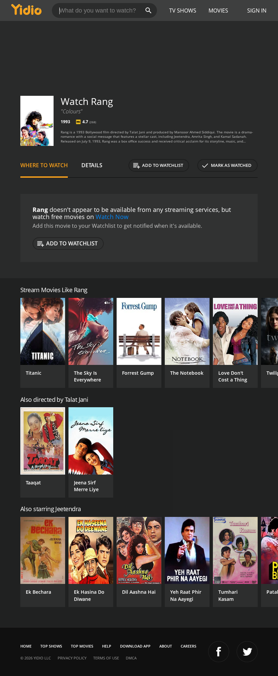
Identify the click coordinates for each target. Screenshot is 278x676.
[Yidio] (26, 10)
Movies (218, 10)
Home (26, 646)
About (165, 646)
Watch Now (112, 217)
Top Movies (82, 646)
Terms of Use (106, 657)
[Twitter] (247, 651)
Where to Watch (44, 165)
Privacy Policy (72, 657)
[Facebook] (218, 651)
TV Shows (182, 10)
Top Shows (51, 646)
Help (106, 646)
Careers (188, 646)
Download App (135, 646)
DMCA (131, 657)
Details (91, 165)
